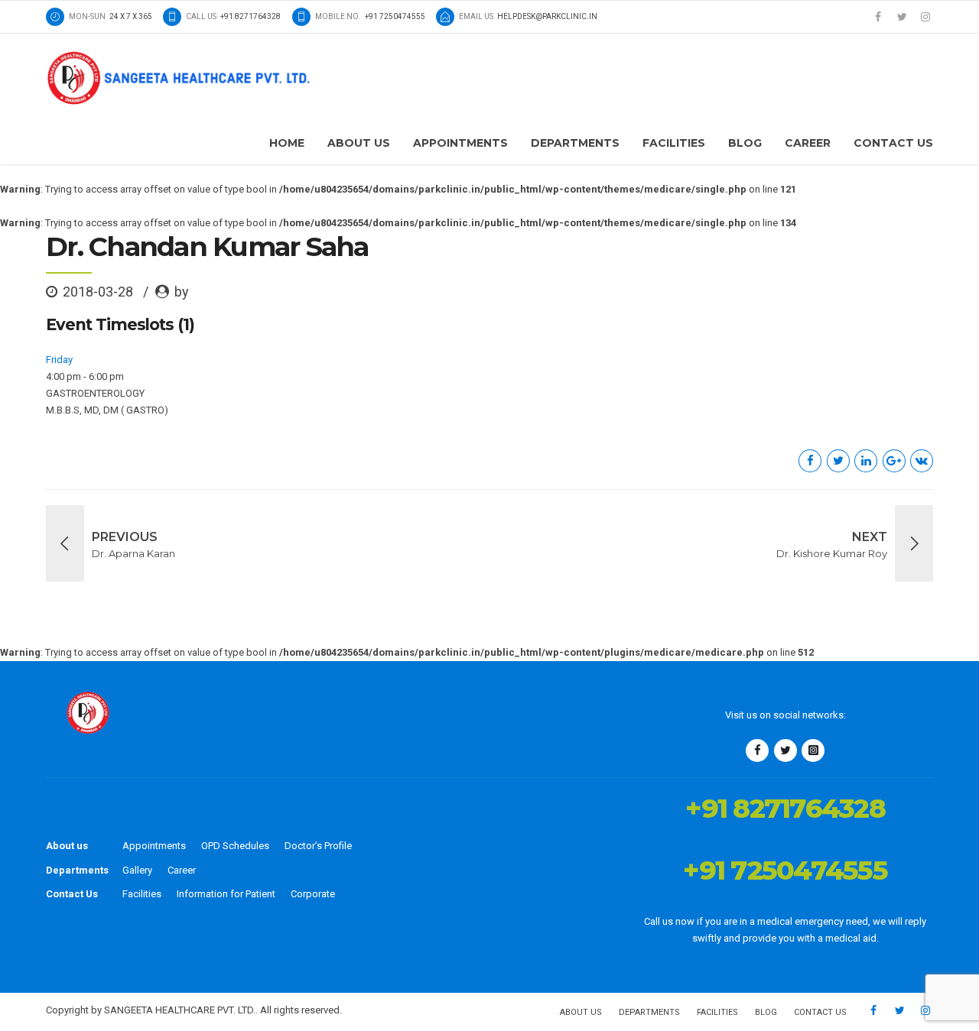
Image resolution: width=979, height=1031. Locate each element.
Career (808, 143)
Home (286, 143)
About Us (358, 143)
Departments (575, 143)
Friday (59, 359)
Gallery (137, 870)
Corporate (313, 894)
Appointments (460, 143)
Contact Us (893, 143)
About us (67, 845)
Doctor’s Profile (318, 845)
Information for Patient (226, 894)
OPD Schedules (235, 845)
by (181, 292)
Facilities (673, 143)
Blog (745, 143)
